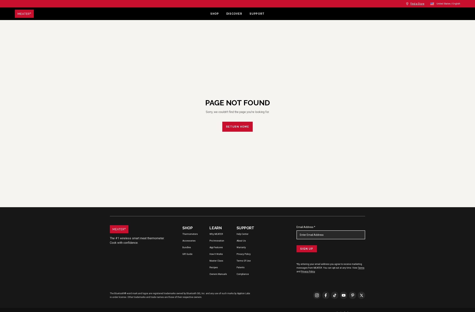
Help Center (242, 234)
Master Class (216, 261)
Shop (214, 13)
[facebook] (326, 295)
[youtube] (343, 295)
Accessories (189, 240)
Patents (241, 267)
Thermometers (190, 234)
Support (257, 13)
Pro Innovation (216, 240)
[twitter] (361, 295)
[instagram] (317, 295)
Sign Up (306, 248)
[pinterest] (352, 295)
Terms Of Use (244, 261)
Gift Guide (187, 254)
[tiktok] (334, 295)
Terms (361, 268)
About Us (241, 240)
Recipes (213, 267)
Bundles (186, 247)
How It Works (216, 254)
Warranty (241, 247)
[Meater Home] (111, 14)
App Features (216, 247)
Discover (234, 13)
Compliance (243, 274)
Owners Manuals (218, 274)
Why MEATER (216, 234)
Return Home (237, 126)
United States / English (448, 3)
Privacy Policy (244, 254)
